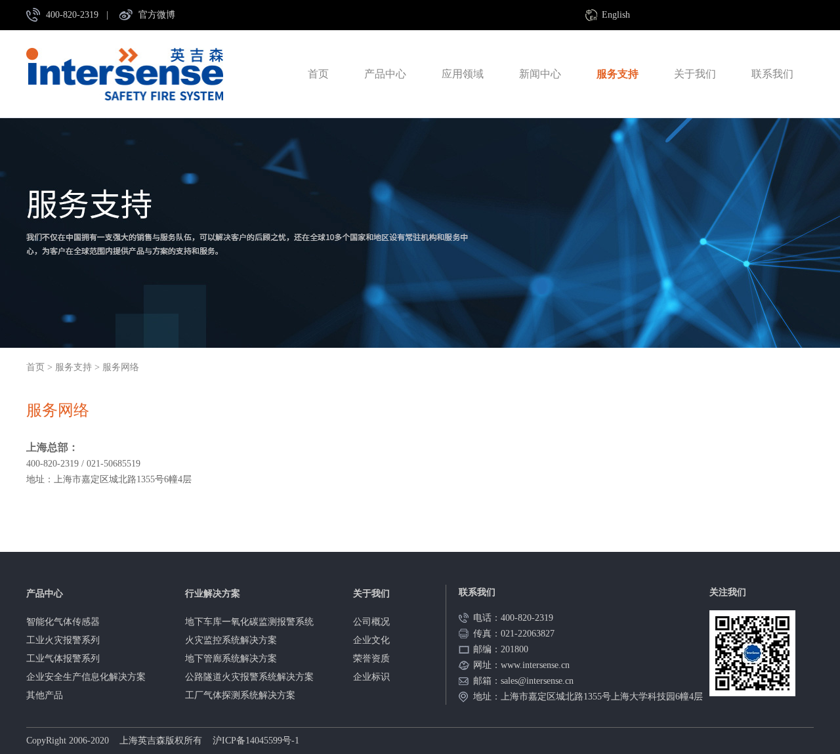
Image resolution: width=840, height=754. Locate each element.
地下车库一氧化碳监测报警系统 (249, 622)
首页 (318, 73)
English (616, 15)
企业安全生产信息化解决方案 (86, 677)
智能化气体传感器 (63, 622)
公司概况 (371, 622)
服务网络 (120, 367)
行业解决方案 (212, 593)
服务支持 (618, 73)
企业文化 (371, 640)
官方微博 (156, 15)
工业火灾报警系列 (63, 640)
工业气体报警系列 (63, 658)
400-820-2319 (72, 15)
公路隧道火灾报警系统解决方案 (249, 677)
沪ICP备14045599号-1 (256, 740)
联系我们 (772, 73)
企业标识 (371, 677)
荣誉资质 (371, 658)
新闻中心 (540, 73)
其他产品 (44, 695)
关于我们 (695, 73)
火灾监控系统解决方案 (231, 640)
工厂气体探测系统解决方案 (240, 695)
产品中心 (385, 73)
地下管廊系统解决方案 (231, 658)
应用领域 (463, 73)
